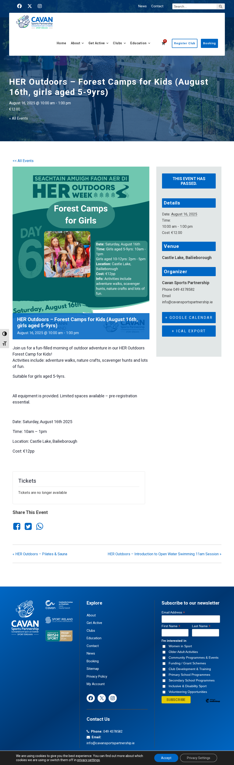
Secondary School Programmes (192, 680)
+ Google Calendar (189, 317)
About (75, 43)
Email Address (173, 612)
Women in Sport (180, 646)
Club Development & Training (190, 669)
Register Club (184, 43)
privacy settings (88, 760)
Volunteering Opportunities (188, 692)
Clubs (117, 43)
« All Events (18, 118)
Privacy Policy (97, 676)
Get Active (96, 43)
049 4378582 (112, 731)
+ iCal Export (189, 331)
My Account (96, 684)
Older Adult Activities (183, 652)
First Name (171, 626)
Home (61, 43)
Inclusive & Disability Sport (188, 686)
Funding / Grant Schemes (187, 663)
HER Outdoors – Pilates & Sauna (40, 554)
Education (138, 43)
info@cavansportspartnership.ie (111, 743)
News (142, 6)
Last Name (201, 626)
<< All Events (23, 161)
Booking (209, 43)
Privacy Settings (198, 758)
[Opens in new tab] (19, 6)
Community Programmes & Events (193, 657)
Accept (166, 758)
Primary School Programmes (189, 674)
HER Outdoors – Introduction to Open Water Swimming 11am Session (164, 554)
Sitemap (93, 669)
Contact (157, 6)
